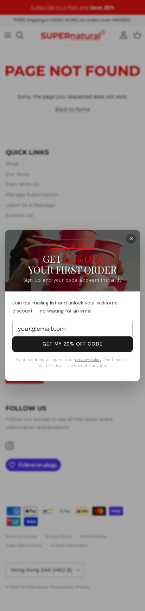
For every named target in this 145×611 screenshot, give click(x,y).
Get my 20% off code (73, 344)
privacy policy (88, 359)
